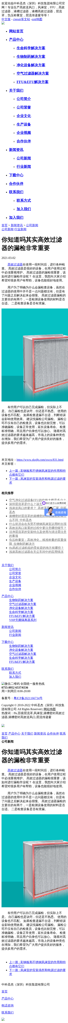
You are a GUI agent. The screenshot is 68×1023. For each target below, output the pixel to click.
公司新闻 (24, 158)
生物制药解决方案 (31, 57)
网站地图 (50, 709)
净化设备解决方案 (31, 65)
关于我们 (16, 90)
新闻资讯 (16, 150)
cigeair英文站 (21, 19)
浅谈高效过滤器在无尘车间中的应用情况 (36, 551)
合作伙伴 (24, 141)
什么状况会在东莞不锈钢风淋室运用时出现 (37, 524)
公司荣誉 (24, 107)
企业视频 (24, 133)
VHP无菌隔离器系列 (22, 620)
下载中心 (16, 175)
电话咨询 (8, 1005)
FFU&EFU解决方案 (33, 82)
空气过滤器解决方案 (33, 73)
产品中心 (16, 39)
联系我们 (16, 192)
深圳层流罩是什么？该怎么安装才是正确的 (37, 504)
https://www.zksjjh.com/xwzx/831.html (40, 459)
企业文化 (24, 116)
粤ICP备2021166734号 (28, 698)
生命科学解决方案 (31, 48)
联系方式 (24, 200)
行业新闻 (24, 167)
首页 (5, 225)
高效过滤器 (15, 264)
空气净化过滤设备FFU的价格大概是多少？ (37, 500)
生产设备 (24, 124)
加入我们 (24, 209)
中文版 (6, 19)
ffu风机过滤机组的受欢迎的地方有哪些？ (36, 547)
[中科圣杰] (3, 23)
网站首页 (16, 31)
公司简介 (24, 99)
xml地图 (37, 19)
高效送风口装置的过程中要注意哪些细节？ (37, 527)
